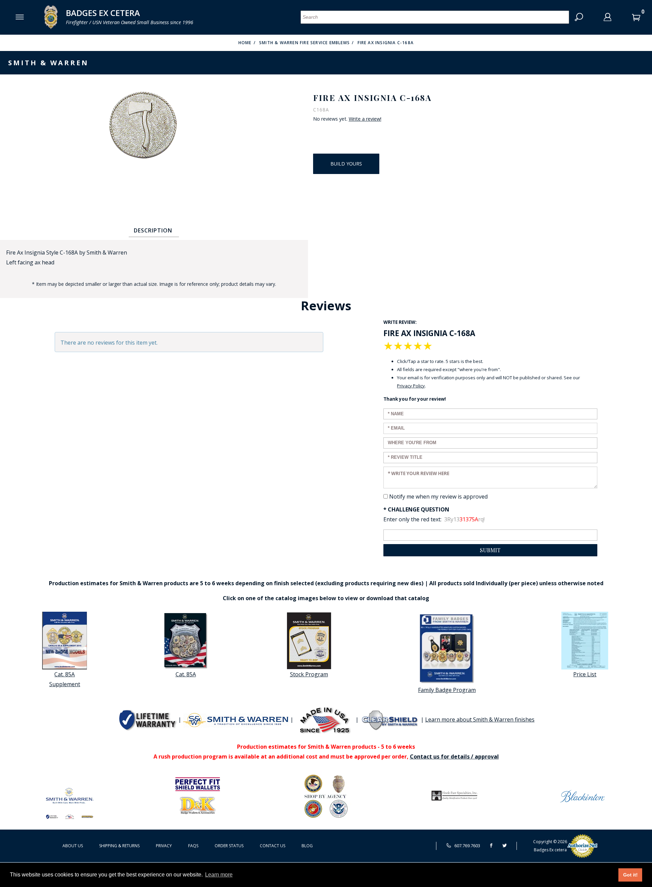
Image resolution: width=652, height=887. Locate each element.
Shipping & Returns (119, 846)
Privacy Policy (411, 386)
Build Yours (346, 163)
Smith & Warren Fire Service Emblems (304, 43)
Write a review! (365, 119)
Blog (307, 846)
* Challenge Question (416, 509)
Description (153, 230)
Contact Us (272, 846)
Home (245, 43)
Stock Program (309, 674)
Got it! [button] (630, 874)
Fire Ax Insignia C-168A (386, 43)
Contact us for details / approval (454, 756)
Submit (490, 550)
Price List (584, 674)
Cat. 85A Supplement (64, 679)
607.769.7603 (466, 845)
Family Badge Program (447, 690)
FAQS (193, 846)
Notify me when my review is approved (438, 496)
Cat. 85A (186, 674)
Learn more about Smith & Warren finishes (480, 719)
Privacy (164, 846)
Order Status (229, 846)
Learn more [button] (219, 874)
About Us (72, 846)
